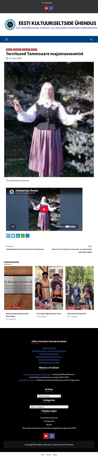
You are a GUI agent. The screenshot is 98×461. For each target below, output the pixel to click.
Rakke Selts (17, 307)
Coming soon (49, 421)
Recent (9, 49)
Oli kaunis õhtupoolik (76, 313)
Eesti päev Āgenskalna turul (49, 313)
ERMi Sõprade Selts (73, 307)
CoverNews (57, 444)
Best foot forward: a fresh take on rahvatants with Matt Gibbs (72, 249)
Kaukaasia (17, 49)
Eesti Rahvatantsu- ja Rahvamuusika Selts (49, 351)
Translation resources (49, 417)
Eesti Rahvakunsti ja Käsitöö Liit (49, 356)
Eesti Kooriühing (49, 348)
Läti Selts (47, 307)
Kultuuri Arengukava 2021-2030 (37, 374)
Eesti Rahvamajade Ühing (49, 362)
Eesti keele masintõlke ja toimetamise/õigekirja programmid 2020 (49, 428)
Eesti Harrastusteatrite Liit (49, 359)
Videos (34, 49)
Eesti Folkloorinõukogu (49, 354)
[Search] (91, 39)
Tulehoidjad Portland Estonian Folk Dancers (25, 247)
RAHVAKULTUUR (26, 380)
